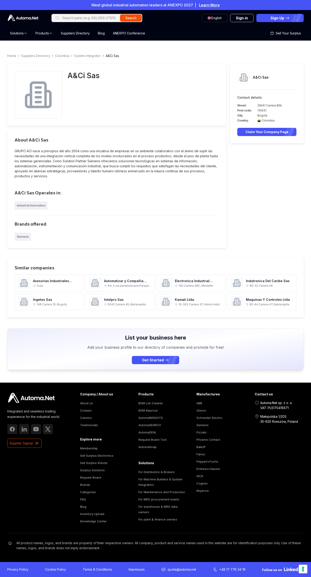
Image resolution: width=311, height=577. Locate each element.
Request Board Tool (152, 439)
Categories (88, 492)
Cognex (202, 483)
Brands (85, 485)
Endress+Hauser (208, 469)
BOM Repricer (148, 410)
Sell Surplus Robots (93, 463)
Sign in (242, 18)
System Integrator (87, 56)
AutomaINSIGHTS (150, 418)
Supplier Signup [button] (21, 443)
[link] (31, 398)
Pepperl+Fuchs (207, 461)
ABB (199, 403)
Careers (86, 418)
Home (11, 56)
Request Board (90, 477)
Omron (201, 410)
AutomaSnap (147, 447)
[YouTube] (36, 429)
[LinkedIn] (24, 429)
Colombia (62, 56)
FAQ (83, 499)
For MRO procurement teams (158, 499)
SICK (199, 476)
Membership (89, 448)
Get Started (153, 360)
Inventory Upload (92, 514)
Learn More (209, 5)
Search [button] (131, 18)
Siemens (202, 425)
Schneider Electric (209, 418)
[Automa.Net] (23, 18)
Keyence (202, 490)
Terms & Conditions (97, 569)
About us (86, 403)
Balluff (200, 447)
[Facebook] (12, 429)
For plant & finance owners (157, 519)
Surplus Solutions (92, 470)
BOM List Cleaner (150, 403)
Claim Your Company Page (266, 132)
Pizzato (201, 432)
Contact (86, 410)
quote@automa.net (182, 569)
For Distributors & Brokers (156, 472)
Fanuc (200, 454)
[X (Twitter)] (48, 429)
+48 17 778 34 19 (232, 569)
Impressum (137, 569)
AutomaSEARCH (149, 425)
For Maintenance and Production (161, 492)
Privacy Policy (17, 569)
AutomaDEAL (147, 432)
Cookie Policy (55, 569)
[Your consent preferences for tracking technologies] (303, 569)
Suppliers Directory (75, 33)
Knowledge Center (93, 521)
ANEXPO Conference (129, 33)
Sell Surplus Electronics (96, 455)
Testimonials (89, 425)
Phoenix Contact (208, 439)
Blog (101, 33)
